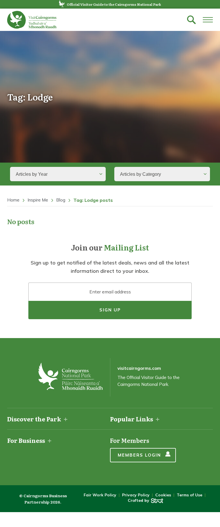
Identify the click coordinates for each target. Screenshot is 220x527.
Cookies (163, 495)
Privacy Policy (136, 495)
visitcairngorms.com (139, 368)
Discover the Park (34, 419)
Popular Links (131, 419)
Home (13, 200)
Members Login (139, 455)
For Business (26, 440)
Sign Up (110, 310)
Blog (60, 200)
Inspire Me (38, 200)
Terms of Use (189, 495)
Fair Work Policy (100, 495)
